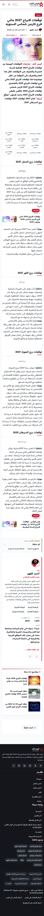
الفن (39, 792)
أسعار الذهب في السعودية (32, 903)
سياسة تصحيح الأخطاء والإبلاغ (16, 874)
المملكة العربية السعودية (16, 549)
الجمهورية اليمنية (33, 549)
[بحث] (9, 4)
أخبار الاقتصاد (36, 797)
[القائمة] (3, 4)
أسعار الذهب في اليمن (34, 860)
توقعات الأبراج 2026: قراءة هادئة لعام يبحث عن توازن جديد (16, 681)
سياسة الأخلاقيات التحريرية (20, 879)
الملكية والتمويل (36, 883)
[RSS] (14, 766)
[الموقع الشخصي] (30, 656)
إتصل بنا (38, 832)
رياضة (39, 801)
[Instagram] (30, 766)
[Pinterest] (19, 766)
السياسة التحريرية (35, 836)
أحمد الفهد (33, 30)
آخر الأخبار (37, 816)
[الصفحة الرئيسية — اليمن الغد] (36, 4)
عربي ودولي (37, 783)
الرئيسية (38, 811)
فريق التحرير (37, 879)
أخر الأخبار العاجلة (35, 820)
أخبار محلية (37, 788)
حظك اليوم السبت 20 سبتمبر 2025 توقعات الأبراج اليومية (16, 694)
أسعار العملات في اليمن (33, 897)
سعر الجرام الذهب (36, 846)
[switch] (15, 4)
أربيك (39, 98)
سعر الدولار (21, 851)
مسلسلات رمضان (36, 855)
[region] (22, 143)
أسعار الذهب (22, 855)
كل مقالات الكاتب (31, 650)
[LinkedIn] (24, 766)
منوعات (38, 15)
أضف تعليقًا (28, 728)
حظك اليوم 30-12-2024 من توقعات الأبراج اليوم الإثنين (16, 705)
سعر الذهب (38, 865)
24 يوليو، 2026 (36, 35)
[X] (35, 766)
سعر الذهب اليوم (11, 860)
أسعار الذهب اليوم (20, 846)
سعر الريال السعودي (35, 851)
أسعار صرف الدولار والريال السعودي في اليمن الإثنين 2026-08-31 (22, 826)
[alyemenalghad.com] (36, 656)
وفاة (22, 860)
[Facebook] (41, 766)
